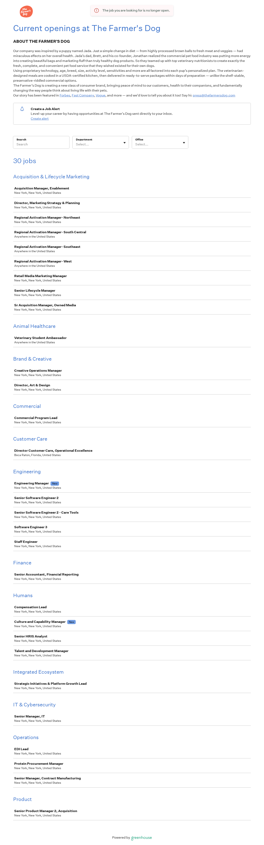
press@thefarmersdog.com (214, 95)
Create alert (40, 119)
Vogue (100, 95)
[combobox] (76, 144)
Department (84, 139)
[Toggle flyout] (124, 142)
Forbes (65, 95)
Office (139, 139)
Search (21, 139)
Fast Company (83, 95)
